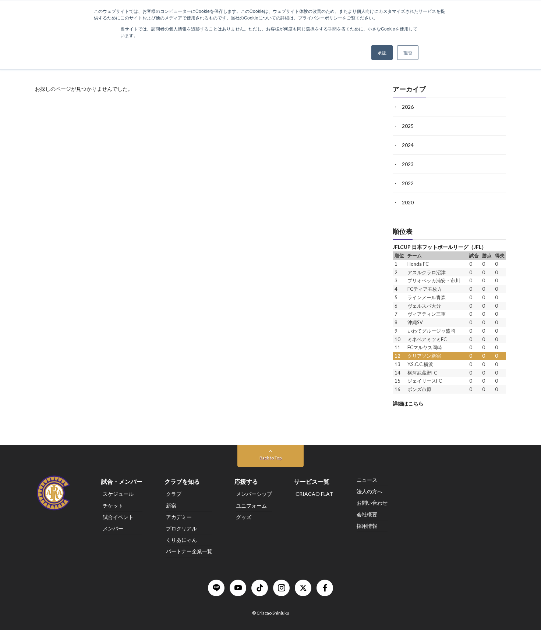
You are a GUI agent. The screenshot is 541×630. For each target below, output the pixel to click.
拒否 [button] (407, 52)
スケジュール (118, 494)
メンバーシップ (254, 494)
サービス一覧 (311, 481)
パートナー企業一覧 (189, 551)
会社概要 (367, 514)
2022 (408, 183)
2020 (408, 202)
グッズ (243, 517)
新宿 (171, 505)
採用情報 (367, 526)
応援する (246, 481)
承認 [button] (382, 52)
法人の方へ (369, 491)
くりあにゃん (181, 540)
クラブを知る (182, 481)
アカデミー (179, 517)
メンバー (113, 528)
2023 (408, 164)
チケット (113, 505)
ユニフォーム (251, 505)
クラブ (173, 494)
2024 (408, 145)
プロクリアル (181, 528)
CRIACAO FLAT (314, 494)
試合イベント (118, 517)
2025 (408, 126)
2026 (408, 107)
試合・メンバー (121, 481)
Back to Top (270, 458)
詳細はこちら (408, 403)
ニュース (367, 480)
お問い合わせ (372, 503)
